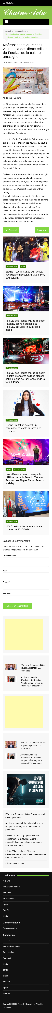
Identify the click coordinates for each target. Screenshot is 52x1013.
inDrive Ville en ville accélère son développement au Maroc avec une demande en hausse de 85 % (25, 854)
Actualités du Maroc (12, 946)
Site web (6, 594)
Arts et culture (28, 63)
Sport (5, 904)
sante (5, 970)
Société (6, 910)
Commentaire (9, 555)
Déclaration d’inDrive (14, 863)
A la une (6, 881)
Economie (7, 892)
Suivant (40, 230)
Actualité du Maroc (11, 887)
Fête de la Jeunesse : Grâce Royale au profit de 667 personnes (33, 668)
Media (5, 916)
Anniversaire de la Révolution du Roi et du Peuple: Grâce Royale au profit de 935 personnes (24, 826)
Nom (5, 571)
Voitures (6, 993)
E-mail (6, 582)
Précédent (12, 230)
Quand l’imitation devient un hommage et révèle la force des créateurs (23, 428)
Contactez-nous (10, 928)
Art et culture (8, 898)
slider (23, 267)
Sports (6, 987)
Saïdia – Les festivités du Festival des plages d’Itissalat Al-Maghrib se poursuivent (25, 274)
